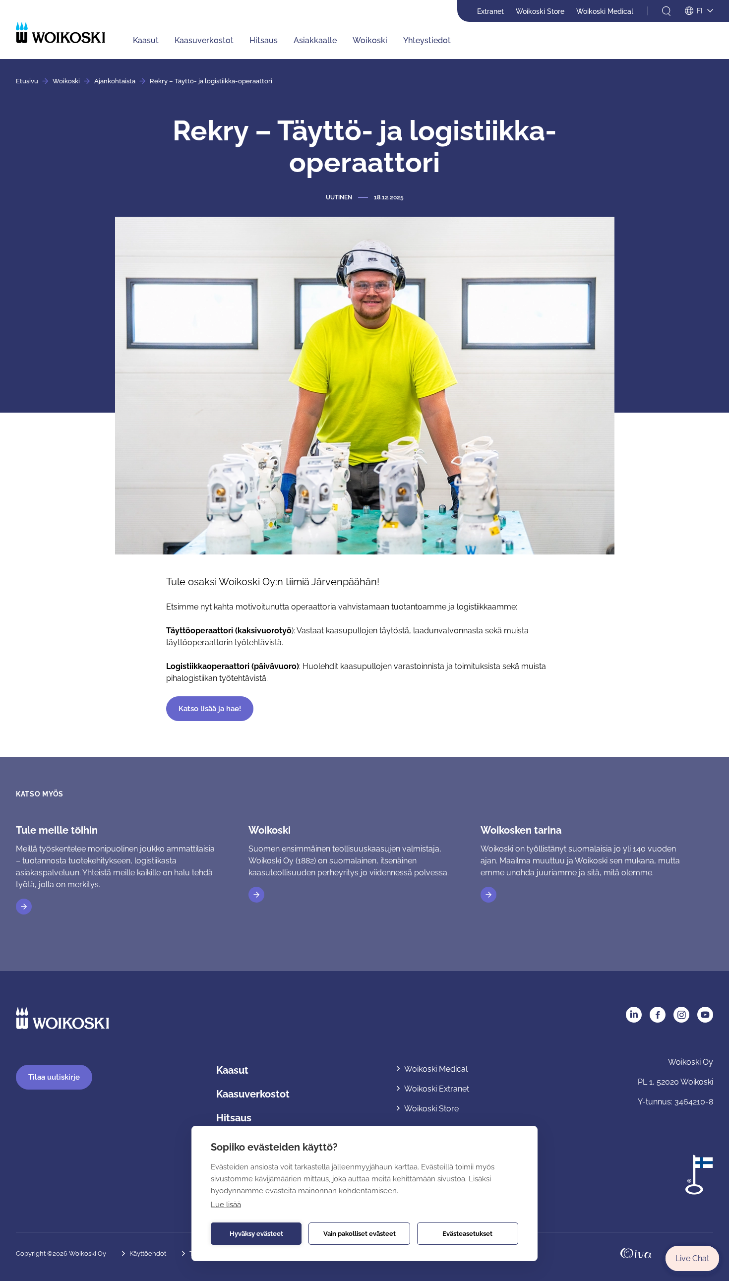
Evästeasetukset (467, 1233)
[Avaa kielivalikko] (699, 11)
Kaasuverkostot (204, 40)
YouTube (705, 1015)
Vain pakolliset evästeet (359, 1233)
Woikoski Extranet (436, 1089)
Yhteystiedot (427, 40)
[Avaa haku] (666, 11)
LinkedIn (634, 1015)
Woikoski (370, 40)
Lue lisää (226, 1204)
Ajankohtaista (114, 81)
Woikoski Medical (604, 11)
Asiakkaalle (315, 40)
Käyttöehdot (147, 1253)
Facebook (658, 1015)
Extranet (490, 11)
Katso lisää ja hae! (210, 708)
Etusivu (27, 81)
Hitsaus (263, 40)
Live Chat (692, 1258)
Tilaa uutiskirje (54, 1077)
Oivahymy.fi (636, 1253)
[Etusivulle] (60, 32)
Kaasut (146, 40)
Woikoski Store (540, 11)
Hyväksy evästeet (256, 1233)
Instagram (681, 1015)
